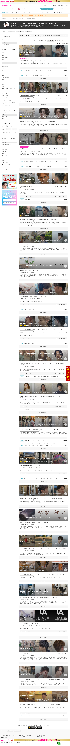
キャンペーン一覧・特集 (57, 12)
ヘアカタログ (41, 12)
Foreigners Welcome (6, 169)
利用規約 (27, 725)
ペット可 (3, 158)
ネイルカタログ (48, 12)
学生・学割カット (5, 57)
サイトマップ (31, 725)
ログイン (50, 8)
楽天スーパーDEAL (5, 116)
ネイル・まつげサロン (15, 12)
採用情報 (18, 742)
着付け (3, 86)
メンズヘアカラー (5, 95)
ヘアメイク (4, 84)
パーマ (3, 68)
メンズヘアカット (5, 93)
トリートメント (5, 75)
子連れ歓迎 (4, 151)
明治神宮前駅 (6, 44)
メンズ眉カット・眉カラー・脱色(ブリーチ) (9, 103)
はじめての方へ (45, 5)
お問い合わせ (36, 725)
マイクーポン (57, 8)
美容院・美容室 (4, 18)
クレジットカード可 (5, 162)
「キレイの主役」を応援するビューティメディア (8, 735)
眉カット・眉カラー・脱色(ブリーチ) (8, 88)
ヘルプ (50, 5)
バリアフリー (4, 167)
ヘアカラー (4, 61)
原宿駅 (19, 18)
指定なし (3, 52)
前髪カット (4, 59)
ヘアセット (4, 82)
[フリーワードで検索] (19, 9)
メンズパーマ (4, 97)
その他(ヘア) (4, 91)
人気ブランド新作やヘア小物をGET (25, 735)
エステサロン (23, 12)
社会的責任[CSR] (13, 742)
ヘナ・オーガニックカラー (7, 64)
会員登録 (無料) (44, 8)
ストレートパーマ (5, 73)
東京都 (14, 18)
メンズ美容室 (9, 18)
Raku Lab (66, 12)
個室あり (3, 153)
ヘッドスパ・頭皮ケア (6, 77)
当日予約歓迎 (4, 149)
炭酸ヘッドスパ (5, 79)
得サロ (3, 118)
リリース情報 (44, 725)
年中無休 (3, 146)
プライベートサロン (5, 155)
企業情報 (2, 742)
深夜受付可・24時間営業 (6, 144)
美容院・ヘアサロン (5, 12)
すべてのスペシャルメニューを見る (59, 196)
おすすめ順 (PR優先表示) (40, 40)
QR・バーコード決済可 (6, 164)
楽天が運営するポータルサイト (42, 735)
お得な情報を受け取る (56, 5)
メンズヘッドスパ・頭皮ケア (7, 100)
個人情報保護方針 (7, 742)
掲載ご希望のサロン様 (64, 5)
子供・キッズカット (5, 55)
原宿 (16, 18)
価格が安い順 (57, 40)
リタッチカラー (27, 18)
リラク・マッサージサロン (32, 12)
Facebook (48, 725)
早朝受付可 (22, 18)
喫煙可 (3, 160)
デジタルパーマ (5, 70)
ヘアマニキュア (5, 66)
